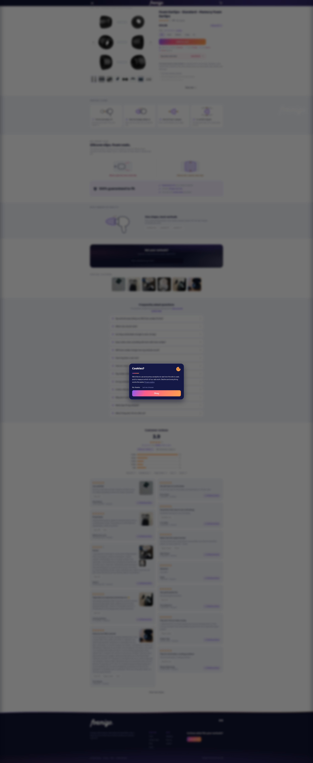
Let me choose (147, 387)
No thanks (136, 387)
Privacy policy (149, 382)
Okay (156, 393)
